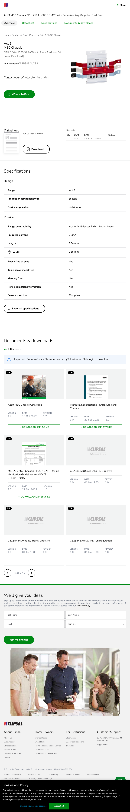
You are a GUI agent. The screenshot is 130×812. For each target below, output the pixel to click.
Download (37, 149)
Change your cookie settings (33, 806)
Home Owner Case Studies (46, 753)
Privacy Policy (83, 606)
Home (7, 35)
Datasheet (28, 23)
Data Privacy (53, 774)
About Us (8, 738)
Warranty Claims (73, 774)
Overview (9, 23)
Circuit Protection (31, 35)
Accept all (59, 806)
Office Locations (10, 746)
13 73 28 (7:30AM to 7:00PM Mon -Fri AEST (109, 739)
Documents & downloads (78, 23)
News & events (10, 750)
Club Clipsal (71, 738)
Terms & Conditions (12, 778)
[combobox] (95, 624)
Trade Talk (70, 746)
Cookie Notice (34, 774)
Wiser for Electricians (75, 742)
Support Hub (102, 744)
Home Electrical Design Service (48, 746)
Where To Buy (20, 94)
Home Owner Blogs (43, 750)
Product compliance (12, 774)
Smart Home (40, 742)
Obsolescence (93, 774)
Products (16, 35)
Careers (7, 757)
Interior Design (41, 738)
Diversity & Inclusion (12, 753)
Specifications (49, 23)
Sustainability (9, 742)
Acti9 (43, 35)
